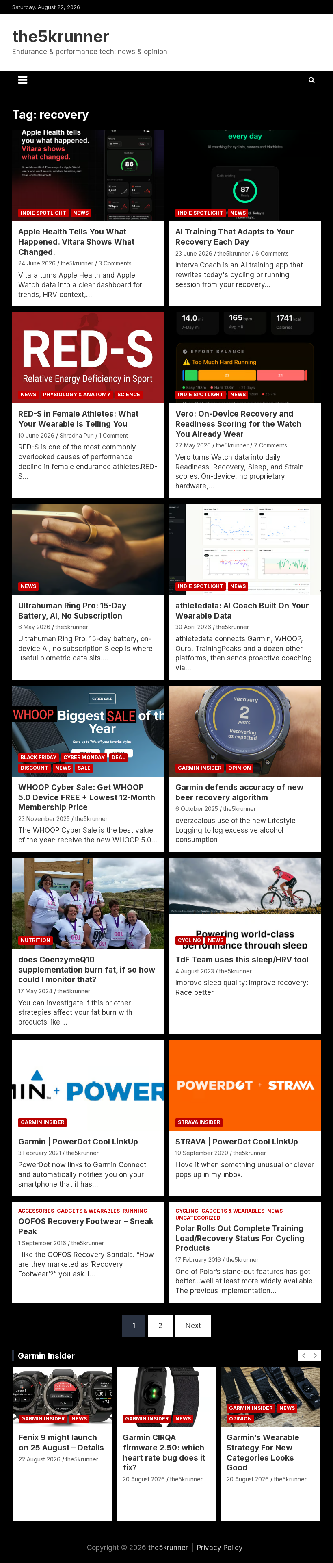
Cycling (189, 940)
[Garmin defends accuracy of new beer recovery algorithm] (245, 731)
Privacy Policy (220, 1547)
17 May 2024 (35, 991)
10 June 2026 (36, 435)
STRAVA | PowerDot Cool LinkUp (236, 1141)
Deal (118, 757)
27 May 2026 (193, 445)
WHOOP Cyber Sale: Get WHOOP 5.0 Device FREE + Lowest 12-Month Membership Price (86, 797)
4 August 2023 (194, 971)
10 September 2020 (201, 1152)
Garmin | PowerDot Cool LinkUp (78, 1141)
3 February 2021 (39, 1152)
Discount (34, 768)
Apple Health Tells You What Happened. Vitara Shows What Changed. (76, 241)
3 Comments (115, 263)
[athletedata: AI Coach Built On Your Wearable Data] (245, 549)
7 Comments (270, 445)
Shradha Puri (77, 435)
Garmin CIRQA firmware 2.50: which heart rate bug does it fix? (164, 1452)
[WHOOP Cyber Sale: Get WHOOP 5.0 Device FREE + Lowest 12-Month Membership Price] (88, 731)
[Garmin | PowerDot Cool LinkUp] (88, 1085)
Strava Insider (199, 1122)
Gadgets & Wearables (88, 1211)
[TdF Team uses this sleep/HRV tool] (245, 903)
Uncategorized (198, 1218)
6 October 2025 (196, 808)
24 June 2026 (37, 263)
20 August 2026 (144, 1479)
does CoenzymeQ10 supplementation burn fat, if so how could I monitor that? (86, 969)
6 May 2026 (34, 626)
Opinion (239, 768)
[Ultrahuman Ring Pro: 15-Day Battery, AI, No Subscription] (88, 549)
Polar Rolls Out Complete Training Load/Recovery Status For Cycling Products (239, 1238)
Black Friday (38, 757)
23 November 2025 (44, 818)
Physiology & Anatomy (76, 394)
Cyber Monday (84, 757)
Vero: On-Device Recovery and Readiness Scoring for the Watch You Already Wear (238, 424)
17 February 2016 (198, 1259)
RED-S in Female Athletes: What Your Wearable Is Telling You (78, 419)
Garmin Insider (199, 768)
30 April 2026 (193, 626)
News (81, 213)
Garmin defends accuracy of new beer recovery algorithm (239, 792)
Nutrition (35, 940)
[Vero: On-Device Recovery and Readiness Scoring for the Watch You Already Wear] (245, 358)
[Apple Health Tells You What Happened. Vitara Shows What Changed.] (88, 175)
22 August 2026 (40, 1459)
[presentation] (303, 1355)
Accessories (36, 1211)
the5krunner (60, 36)
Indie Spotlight (43, 213)
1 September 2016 (42, 1243)
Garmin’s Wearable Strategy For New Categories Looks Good (263, 1452)
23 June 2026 (193, 253)
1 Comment (113, 435)
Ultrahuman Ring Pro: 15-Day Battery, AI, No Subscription (72, 611)
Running (135, 1211)
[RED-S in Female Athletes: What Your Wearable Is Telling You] (88, 358)
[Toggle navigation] (22, 80)
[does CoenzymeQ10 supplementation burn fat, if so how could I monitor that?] (88, 903)
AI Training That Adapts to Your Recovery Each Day (234, 237)
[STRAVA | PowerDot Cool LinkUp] (245, 1085)
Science (128, 394)
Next (193, 1326)
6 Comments (272, 253)
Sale (84, 768)
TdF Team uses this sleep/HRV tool (242, 959)
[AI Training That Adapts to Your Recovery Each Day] (245, 175)
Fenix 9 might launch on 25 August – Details (61, 1442)
